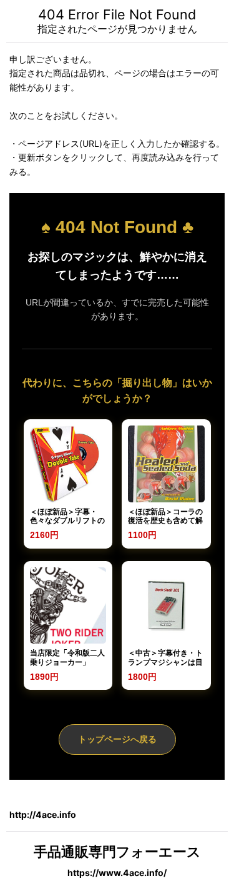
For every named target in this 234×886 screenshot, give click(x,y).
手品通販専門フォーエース (117, 852)
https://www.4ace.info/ (117, 872)
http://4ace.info (42, 814)
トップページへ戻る (117, 739)
